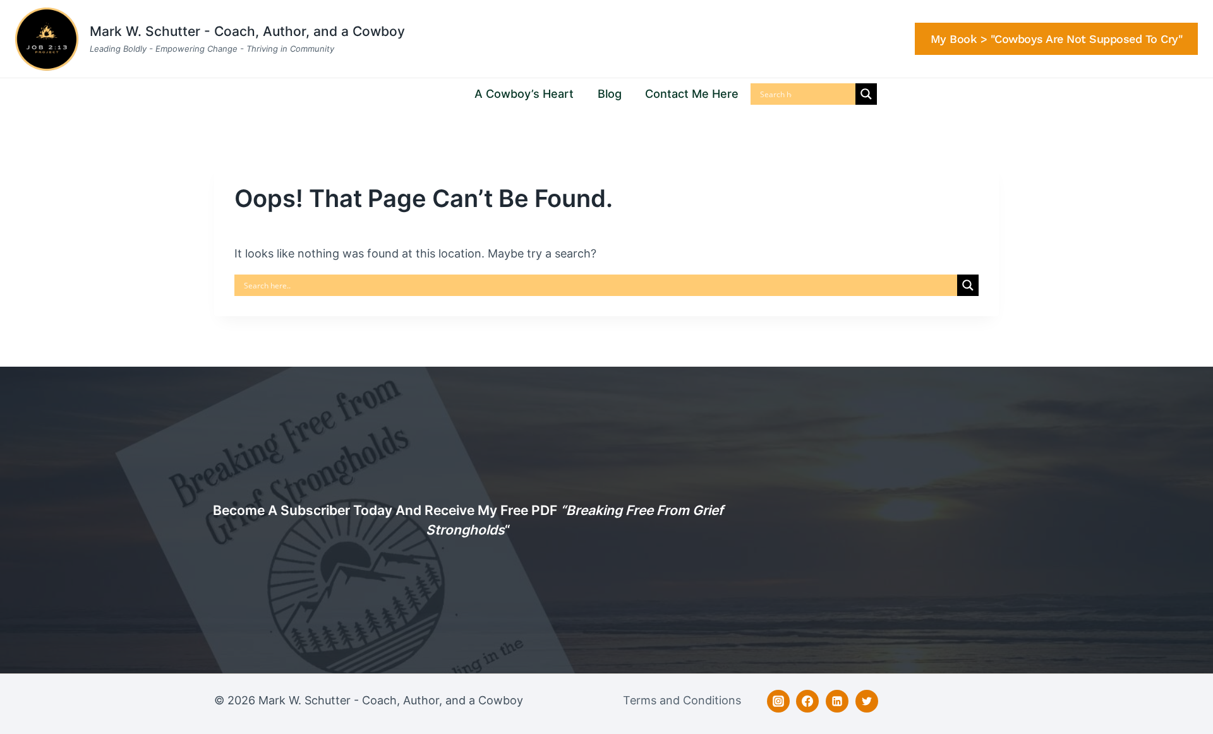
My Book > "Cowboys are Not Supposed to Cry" (1057, 38)
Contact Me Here (692, 93)
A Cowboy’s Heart (524, 93)
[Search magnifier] (866, 94)
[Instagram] (778, 701)
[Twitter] (866, 701)
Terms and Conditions (682, 700)
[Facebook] (807, 701)
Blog (610, 93)
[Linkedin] (837, 701)
